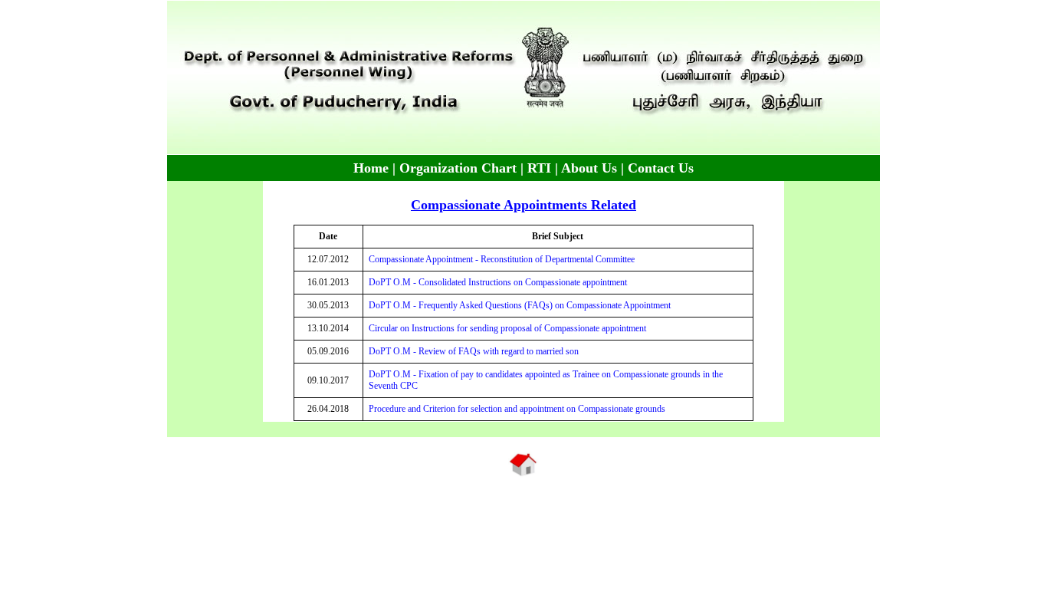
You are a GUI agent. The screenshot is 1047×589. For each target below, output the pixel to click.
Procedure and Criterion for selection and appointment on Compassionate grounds (517, 408)
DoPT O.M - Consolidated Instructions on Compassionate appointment (498, 282)
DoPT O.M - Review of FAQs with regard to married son (474, 351)
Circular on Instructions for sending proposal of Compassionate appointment (507, 328)
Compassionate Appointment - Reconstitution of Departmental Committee (502, 259)
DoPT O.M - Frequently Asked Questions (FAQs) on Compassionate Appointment (520, 305)
